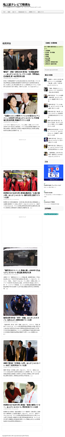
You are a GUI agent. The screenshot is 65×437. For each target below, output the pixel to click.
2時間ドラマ (32, 12)
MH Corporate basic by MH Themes (20, 435)
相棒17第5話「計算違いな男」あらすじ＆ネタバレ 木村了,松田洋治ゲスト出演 (21, 364)
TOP (4, 12)
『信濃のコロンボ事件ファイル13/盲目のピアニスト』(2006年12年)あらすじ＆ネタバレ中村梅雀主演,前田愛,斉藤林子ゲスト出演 (21, 118)
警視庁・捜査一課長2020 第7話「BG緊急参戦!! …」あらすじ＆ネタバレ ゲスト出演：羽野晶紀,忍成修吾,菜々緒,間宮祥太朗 (21, 74)
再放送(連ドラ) (22, 12)
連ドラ (14, 12)
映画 (9, 12)
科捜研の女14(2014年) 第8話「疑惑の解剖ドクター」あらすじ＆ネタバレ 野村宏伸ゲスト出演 (21, 406)
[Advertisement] (32, 26)
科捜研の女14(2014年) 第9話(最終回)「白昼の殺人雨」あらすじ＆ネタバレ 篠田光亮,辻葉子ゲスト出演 (21, 195)
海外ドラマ (41, 12)
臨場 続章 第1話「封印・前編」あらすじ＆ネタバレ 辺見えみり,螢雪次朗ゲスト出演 (21, 319)
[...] (37, 86)
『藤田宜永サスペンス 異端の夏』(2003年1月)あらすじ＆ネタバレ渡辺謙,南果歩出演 (21, 271)
